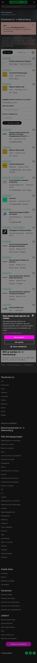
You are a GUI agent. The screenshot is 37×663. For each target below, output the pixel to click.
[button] (18, 333)
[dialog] (18, 331)
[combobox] (33, 315)
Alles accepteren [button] (19, 337)
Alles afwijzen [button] (19, 342)
